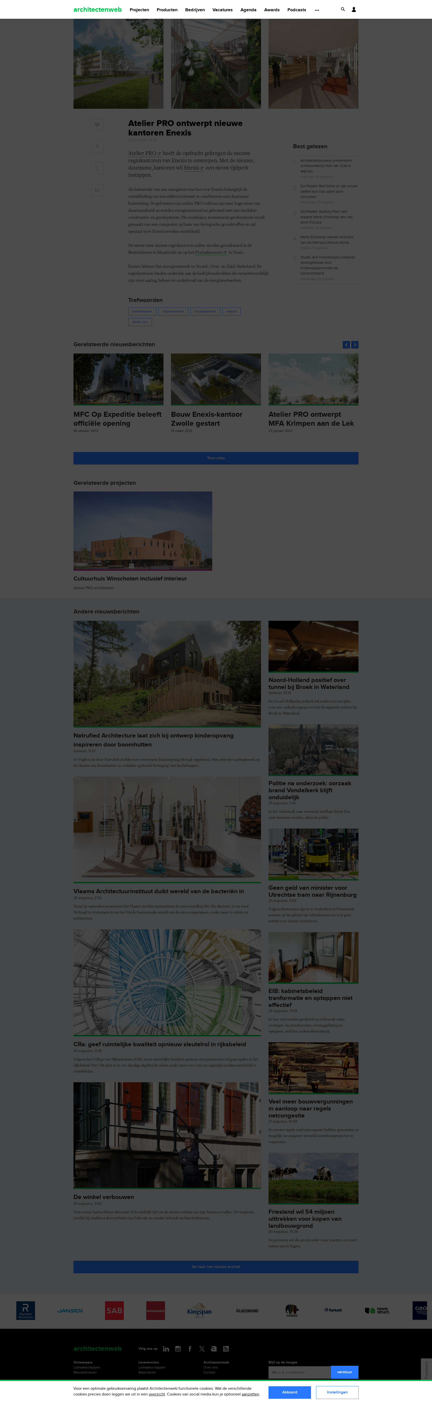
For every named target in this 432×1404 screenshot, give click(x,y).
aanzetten (250, 1394)
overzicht (157, 1394)
